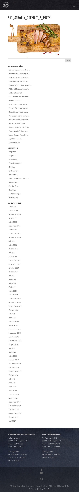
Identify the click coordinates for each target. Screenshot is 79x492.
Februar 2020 (14, 321)
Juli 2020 (12, 314)
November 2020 (15, 302)
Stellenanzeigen (14, 193)
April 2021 (12, 287)
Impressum (30, 486)
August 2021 (13, 271)
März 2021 (13, 291)
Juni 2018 (12, 382)
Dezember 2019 (15, 329)
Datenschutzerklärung (41, 486)
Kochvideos (13, 174)
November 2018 (15, 363)
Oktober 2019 (14, 337)
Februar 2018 (14, 394)
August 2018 (13, 375)
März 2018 (13, 390)
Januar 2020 (13, 325)
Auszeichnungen (15, 163)
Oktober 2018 (14, 367)
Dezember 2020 (15, 298)
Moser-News (13, 182)
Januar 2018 (13, 398)
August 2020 (13, 310)
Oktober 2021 (14, 268)
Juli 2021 (12, 275)
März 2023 (13, 245)
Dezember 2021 (15, 260)
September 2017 (15, 413)
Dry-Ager (12, 167)
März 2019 (13, 356)
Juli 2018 (12, 379)
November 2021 (15, 264)
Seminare (12, 190)
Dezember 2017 (15, 402)
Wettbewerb (13, 197)
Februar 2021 (14, 294)
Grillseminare (13, 171)
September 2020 (15, 306)
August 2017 (13, 417)
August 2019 (13, 344)
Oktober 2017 (14, 409)
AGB (50, 486)
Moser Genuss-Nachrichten (19, 178)
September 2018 (15, 371)
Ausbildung (13, 159)
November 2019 (15, 333)
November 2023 (15, 237)
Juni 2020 (12, 317)
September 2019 (15, 340)
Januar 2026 (13, 210)
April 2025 (12, 218)
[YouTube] (41, 473)
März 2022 (13, 256)
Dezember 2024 (15, 226)
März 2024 (13, 229)
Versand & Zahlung (58, 486)
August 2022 (13, 248)
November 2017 (15, 405)
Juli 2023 (12, 241)
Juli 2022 (12, 252)
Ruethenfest (13, 186)
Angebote (12, 155)
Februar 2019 (14, 360)
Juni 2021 (12, 279)
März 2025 (13, 222)
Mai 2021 (12, 283)
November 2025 (15, 214)
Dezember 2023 (15, 233)
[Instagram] (41, 479)
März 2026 (13, 206)
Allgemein (12, 151)
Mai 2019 (12, 352)
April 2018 (12, 386)
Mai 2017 (12, 421)
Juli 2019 (12, 348)
